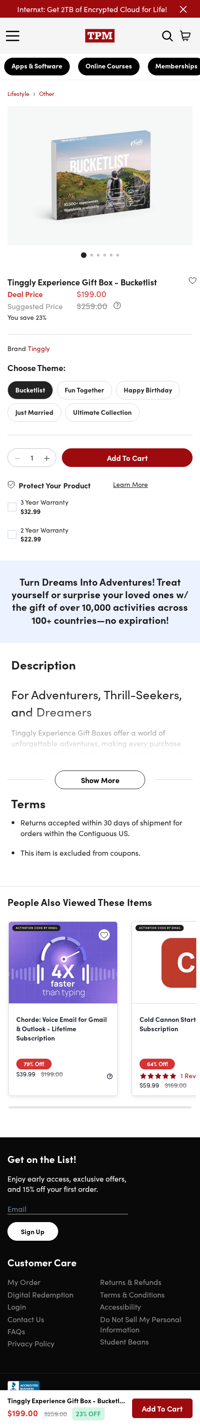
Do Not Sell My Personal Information (140, 1324)
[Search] (167, 36)
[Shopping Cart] (185, 36)
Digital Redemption (40, 1294)
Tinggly (39, 348)
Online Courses (109, 65)
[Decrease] (17, 458)
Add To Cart (127, 458)
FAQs (16, 1331)
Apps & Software (37, 65)
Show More (100, 780)
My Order (23, 1282)
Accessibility (120, 1306)
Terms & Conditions (132, 1294)
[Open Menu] (15, 36)
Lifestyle (18, 93)
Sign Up (33, 1231)
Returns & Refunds (130, 1282)
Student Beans (124, 1341)
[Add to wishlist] (192, 280)
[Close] (183, 9)
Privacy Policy (30, 1343)
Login (16, 1306)
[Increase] (46, 458)
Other (46, 93)
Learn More (130, 484)
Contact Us (25, 1319)
